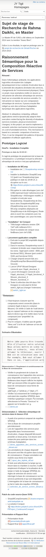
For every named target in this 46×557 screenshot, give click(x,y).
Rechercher (21, 11)
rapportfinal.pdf (28, 524)
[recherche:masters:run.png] (30, 404)
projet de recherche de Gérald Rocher (20, 48)
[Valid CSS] (13, 548)
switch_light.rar (19, 290)
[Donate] (18, 546)
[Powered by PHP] (28, 546)
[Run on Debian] (23, 548)
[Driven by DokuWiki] (33, 548)
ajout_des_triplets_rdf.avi (22, 460)
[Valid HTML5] (38, 546)
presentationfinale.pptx (20, 521)
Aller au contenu (39, 2)
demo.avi (14, 407)
